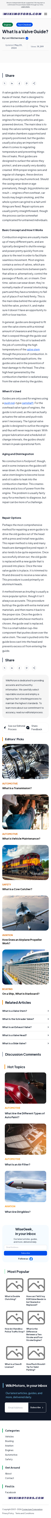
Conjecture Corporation (32, 1509)
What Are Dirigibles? (18, 1211)
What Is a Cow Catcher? (17, 889)
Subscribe (25, 1253)
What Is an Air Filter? (17, 1164)
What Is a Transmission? (17, 788)
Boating (7, 989)
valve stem (33, 349)
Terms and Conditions (24, 1513)
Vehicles (9, 1436)
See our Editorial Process (16, 727)
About (8, 1473)
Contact (9, 1478)
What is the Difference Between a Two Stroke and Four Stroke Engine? (34, 1334)
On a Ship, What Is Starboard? (21, 993)
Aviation (7, 935)
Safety (6, 884)
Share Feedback (36, 727)
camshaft (27, 403)
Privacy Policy (8, 1513)
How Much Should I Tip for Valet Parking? (35, 1367)
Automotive (10, 783)
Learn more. (25, 7)
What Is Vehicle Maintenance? (21, 838)
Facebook (10, 1492)
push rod (9, 403)
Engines (9, 1450)
